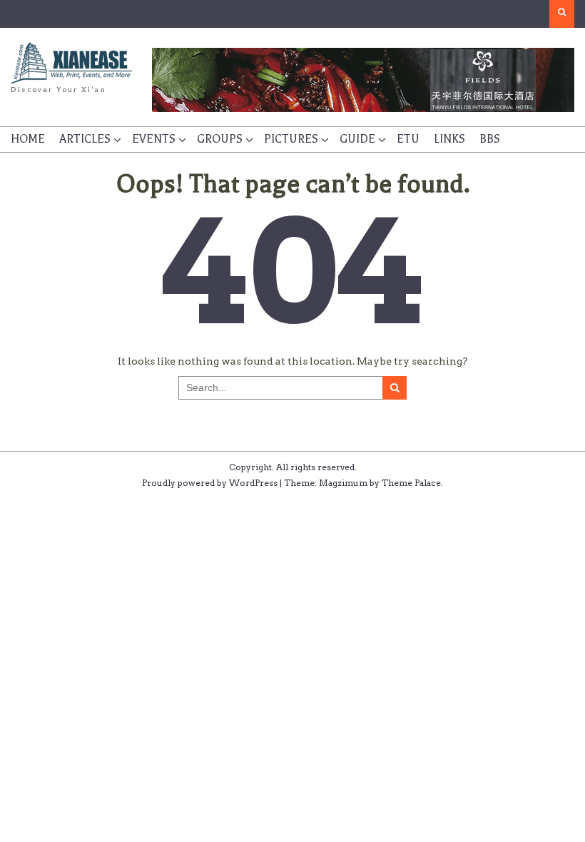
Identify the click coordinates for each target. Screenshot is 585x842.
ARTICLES (85, 139)
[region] (363, 80)
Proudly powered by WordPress (210, 482)
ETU (408, 139)
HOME (28, 139)
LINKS (449, 139)
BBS (489, 139)
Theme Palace (411, 482)
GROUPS (220, 139)
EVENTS (154, 139)
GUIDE (357, 139)
